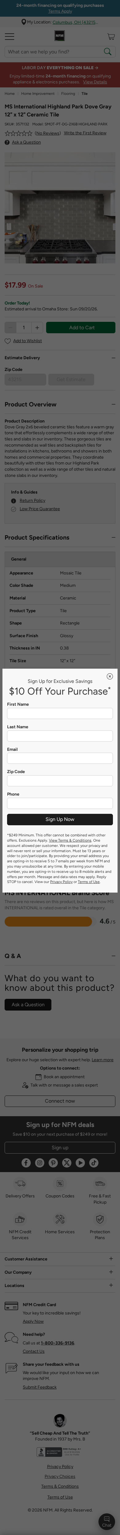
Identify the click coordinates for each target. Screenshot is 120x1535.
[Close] (110, 676)
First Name (18, 704)
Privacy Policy (61, 882)
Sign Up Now (60, 819)
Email (12, 749)
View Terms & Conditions (70, 840)
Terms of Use (89, 882)
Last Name (17, 727)
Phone (13, 794)
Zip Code (16, 772)
